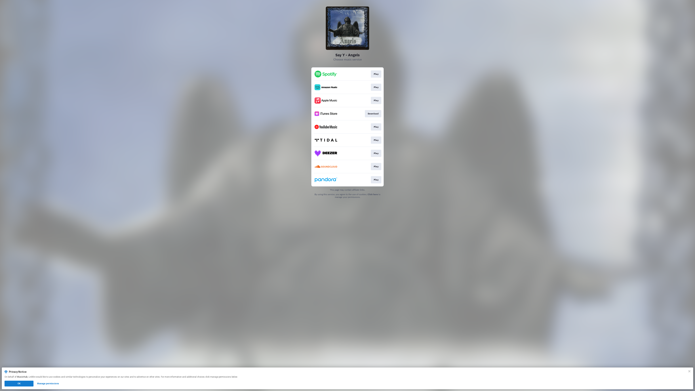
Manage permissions (48, 383)
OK (19, 383)
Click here (373, 194)
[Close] (689, 371)
